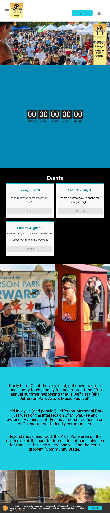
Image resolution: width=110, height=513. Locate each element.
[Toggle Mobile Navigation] (6, 11)
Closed (29, 211)
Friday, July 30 (29, 190)
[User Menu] (99, 13)
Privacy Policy (18, 510)
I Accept (95, 508)
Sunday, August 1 (29, 228)
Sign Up (82, 13)
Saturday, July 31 (80, 190)
